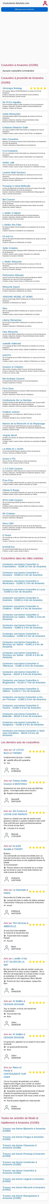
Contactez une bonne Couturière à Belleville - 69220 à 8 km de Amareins (22, 715)
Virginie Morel (10, 435)
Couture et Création (13, 367)
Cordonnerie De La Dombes (17, 400)
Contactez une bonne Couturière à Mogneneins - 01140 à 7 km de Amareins (24, 681)
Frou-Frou (8, 480)
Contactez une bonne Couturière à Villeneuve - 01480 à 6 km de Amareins (23, 664)
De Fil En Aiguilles (12, 102)
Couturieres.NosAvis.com (16, 3)
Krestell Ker (9, 547)
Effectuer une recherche (24, 9)
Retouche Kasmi (11, 287)
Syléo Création (10, 248)
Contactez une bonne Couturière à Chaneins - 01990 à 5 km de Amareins (23, 626)
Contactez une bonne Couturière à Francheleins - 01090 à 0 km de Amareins (24, 565)
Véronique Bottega (12, 88)
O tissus (7, 535)
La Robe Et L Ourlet (13, 449)
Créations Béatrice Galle (15, 127)
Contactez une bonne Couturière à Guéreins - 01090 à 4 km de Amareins (22, 599)
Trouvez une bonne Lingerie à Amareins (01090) (23, 1180)
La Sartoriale (19, 890)
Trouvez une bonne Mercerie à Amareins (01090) (24, 1188)
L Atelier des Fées (12, 225)
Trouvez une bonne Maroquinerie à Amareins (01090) (21, 1197)
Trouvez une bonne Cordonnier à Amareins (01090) (20, 1163)
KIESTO (7, 355)
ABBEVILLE (10, 926)
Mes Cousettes (10, 139)
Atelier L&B (8, 162)
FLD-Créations (10, 151)
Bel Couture (9, 199)
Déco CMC (8, 523)
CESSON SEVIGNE (14, 1004)
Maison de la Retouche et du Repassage (24, 424)
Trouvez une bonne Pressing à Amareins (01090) (24, 1155)
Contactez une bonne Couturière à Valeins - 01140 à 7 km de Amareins (21, 689)
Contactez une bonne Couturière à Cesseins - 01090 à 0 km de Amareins (22, 573)
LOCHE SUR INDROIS (15, 814)
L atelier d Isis (20, 958)
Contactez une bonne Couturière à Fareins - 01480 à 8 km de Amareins (22, 706)
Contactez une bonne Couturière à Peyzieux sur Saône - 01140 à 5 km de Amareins (23, 655)
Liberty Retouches (12, 320)
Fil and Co (8, 236)
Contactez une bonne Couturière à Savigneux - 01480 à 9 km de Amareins (23, 723)
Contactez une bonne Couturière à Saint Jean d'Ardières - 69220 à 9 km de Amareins (24, 733)
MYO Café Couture (13, 500)
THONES (17, 753)
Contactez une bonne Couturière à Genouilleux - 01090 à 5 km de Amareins (24, 635)
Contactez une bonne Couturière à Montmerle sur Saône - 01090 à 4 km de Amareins (24, 616)
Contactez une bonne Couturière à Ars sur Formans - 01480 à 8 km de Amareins (24, 698)
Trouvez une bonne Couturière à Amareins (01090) (19, 1171)
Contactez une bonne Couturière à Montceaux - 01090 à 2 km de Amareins (23, 582)
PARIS (7, 893)
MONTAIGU (21, 784)
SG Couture (19, 811)
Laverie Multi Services (14, 172)
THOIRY (18, 849)
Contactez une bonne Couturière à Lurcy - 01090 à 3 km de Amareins (24, 590)
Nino (5, 308)
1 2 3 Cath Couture (13, 468)
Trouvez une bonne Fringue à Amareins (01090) (23, 1138)
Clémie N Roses (11, 490)
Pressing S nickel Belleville (16, 186)
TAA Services (19, 923)
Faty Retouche (10, 332)
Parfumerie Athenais (13, 275)
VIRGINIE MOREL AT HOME (18, 297)
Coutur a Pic (9, 459)
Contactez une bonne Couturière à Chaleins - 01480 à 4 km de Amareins (22, 607)
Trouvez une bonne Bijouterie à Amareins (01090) (24, 1129)
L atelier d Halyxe (12, 213)
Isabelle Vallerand (12, 343)
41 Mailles (18, 1001)
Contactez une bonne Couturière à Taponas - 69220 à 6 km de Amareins (22, 673)
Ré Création (9, 513)
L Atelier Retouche (12, 262)
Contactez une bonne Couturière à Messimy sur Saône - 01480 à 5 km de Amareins (23, 644)
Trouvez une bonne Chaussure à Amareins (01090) (20, 1146)
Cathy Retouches (12, 114)
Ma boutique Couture (13, 379)
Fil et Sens (8, 388)
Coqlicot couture (11, 412)
